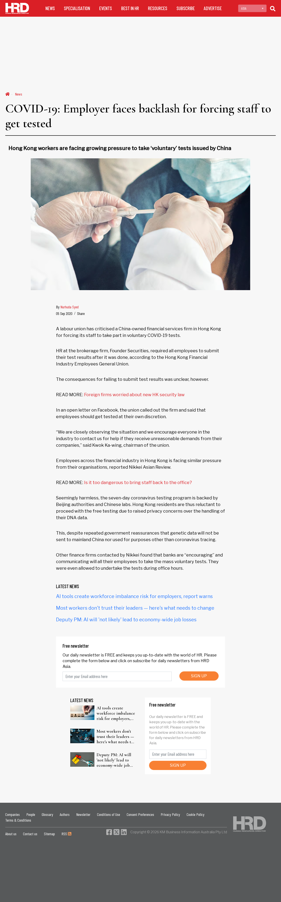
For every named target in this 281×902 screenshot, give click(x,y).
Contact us (30, 833)
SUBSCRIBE (186, 8)
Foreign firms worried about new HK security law (134, 394)
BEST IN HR (130, 8)
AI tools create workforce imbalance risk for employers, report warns (134, 596)
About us (10, 833)
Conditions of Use (108, 814)
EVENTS (105, 8)
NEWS (50, 8)
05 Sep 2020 (64, 313)
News (18, 94)
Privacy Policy (170, 814)
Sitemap (49, 833)
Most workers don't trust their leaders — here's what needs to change (135, 608)
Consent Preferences (140, 814)
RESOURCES (157, 8)
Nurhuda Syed (69, 306)
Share (81, 313)
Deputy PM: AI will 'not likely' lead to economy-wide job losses (126, 619)
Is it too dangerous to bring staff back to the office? (138, 482)
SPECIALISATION (77, 8)
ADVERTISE (213, 8)
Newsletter (83, 814)
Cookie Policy (195, 814)
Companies (12, 814)
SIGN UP (199, 676)
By (67, 306)
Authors (65, 814)
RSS (64, 833)
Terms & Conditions (18, 820)
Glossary (47, 814)
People (30, 814)
